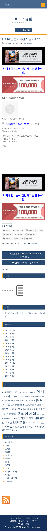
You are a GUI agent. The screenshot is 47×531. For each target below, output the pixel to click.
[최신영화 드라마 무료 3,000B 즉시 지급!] (23, 86)
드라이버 (9, 455)
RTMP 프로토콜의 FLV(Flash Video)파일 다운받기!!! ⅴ (23, 255)
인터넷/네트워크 (35, 418)
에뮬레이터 (32, 409)
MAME (8, 392)
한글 (15, 430)
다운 (15, 396)
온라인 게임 (27, 413)
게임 (7, 243)
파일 (30, 427)
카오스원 (16, 427)
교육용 (4, 396)
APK (3, 392)
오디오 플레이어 (9, 414)
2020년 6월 (10, 350)
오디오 (41, 408)
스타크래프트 (19, 405)
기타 (10, 396)
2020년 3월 (10, 359)
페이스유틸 (23, 19)
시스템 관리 (39, 405)
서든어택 (31, 401)
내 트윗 (5, 269)
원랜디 (39, 414)
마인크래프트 (9, 400)
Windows (33, 392)
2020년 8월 (10, 343)
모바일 (16, 401)
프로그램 (9, 430)
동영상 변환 (35, 396)
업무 (4, 409)
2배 (15, 243)
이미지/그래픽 (12, 418)
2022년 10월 (10, 330)
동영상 (28, 396)
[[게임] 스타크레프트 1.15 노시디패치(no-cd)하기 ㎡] (12, 291)
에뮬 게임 (20, 409)
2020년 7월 (10, 346)
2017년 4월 (10, 372)
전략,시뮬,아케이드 (30, 243)
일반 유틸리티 (22, 422)
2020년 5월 (10, 353)
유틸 (5, 418)
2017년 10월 (10, 363)
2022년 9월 (10, 333)
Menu (26, 30)
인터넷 (22, 418)
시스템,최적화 (29, 405)
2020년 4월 (10, 356)
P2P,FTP (15, 392)
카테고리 (7, 5)
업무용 (10, 409)
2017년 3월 (10, 376)
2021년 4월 (10, 340)
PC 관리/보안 (24, 392)
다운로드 (20, 396)
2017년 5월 (10, 369)
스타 (12, 405)
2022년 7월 (10, 336)
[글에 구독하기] (6, 503)
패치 (35, 426)
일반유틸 (7, 422)
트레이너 (24, 426)
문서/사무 (23, 400)
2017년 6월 (10, 366)
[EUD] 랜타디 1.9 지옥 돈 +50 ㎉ (24, 262)
